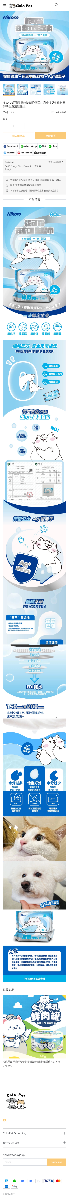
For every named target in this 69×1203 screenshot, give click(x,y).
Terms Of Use (11, 1142)
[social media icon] (4, 1120)
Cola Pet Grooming (14, 1133)
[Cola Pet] (20, 6)
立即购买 (51, 136)
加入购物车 (18, 136)
